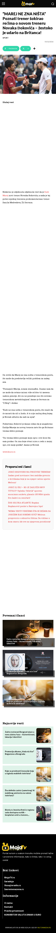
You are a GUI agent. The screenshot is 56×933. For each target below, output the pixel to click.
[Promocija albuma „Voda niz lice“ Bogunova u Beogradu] (28, 663)
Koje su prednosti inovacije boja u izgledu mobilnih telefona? (26, 702)
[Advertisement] (28, 146)
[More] (34, 48)
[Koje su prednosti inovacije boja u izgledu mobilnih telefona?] (28, 693)
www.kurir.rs (9, 451)
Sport (5, 38)
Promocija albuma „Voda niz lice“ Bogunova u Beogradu (22, 672)
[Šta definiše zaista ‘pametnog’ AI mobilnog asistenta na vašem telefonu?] (43, 794)
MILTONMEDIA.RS (44, 928)
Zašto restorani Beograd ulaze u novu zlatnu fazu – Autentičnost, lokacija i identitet (24, 641)
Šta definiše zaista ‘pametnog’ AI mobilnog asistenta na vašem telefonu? (20, 793)
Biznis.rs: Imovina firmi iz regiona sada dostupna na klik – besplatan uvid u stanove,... (19, 812)
